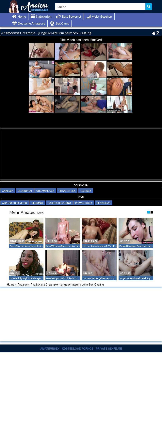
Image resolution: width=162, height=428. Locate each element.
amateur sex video (14, 202)
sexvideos (103, 202)
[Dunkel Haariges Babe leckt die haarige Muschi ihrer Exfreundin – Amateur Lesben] (136, 231)
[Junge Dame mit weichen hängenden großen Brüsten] (136, 263)
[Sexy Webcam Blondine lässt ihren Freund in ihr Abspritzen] (62, 231)
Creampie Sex (45, 190)
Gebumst (37, 202)
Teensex (85, 190)
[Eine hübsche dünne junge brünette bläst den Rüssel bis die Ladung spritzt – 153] (26, 231)
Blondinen (25, 190)
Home (10, 284)
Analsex (7, 190)
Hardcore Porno (59, 202)
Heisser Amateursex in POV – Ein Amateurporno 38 (109, 246)
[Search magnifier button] (148, 6)
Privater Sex (67, 190)
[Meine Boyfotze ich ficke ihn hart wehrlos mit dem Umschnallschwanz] (62, 263)
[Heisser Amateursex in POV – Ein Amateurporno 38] (99, 231)
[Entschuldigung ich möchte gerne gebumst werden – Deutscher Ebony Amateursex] (26, 263)
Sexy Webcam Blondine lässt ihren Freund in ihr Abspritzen (76, 246)
